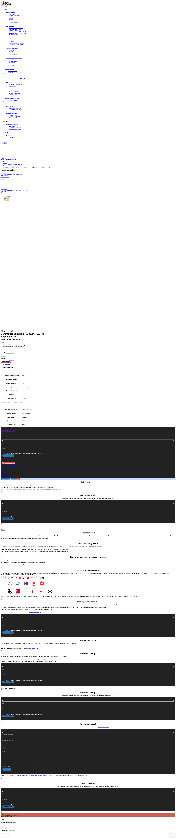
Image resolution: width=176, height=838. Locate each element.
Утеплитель (12, 126)
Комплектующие (13, 22)
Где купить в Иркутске (9, 463)
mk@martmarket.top (104, 727)
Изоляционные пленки (15, 127)
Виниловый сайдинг (10, 12)
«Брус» (11, 18)
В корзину (3, 358)
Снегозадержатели (13, 100)
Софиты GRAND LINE (14, 93)
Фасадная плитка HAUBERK (12, 48)
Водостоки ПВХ (9, 106)
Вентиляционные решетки (14, 72)
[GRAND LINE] (6, 362)
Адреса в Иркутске (5, 479)
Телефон (4, 448)
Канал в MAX (4, 475)
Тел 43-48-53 (13, 479)
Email (3, 751)
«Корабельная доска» (14, 15)
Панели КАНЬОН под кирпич (16, 44)
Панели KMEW (12, 41)
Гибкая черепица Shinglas (11, 82)
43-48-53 (4, 471)
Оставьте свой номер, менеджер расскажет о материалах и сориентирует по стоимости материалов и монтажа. (30, 435)
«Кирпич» (11, 51)
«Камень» (11, 50)
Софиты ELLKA (13, 94)
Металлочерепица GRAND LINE (17, 78)
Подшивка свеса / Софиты (12, 89)
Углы (10, 35)
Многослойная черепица (15, 84)
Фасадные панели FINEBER (16, 28)
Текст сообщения (6, 766)
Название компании (7, 734)
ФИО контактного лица (8, 740)
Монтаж (5, 142)
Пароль (3, 828)
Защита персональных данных (8, 159)
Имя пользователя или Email (8, 822)
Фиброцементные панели (11, 39)
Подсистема (9, 135)
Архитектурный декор (9, 69)
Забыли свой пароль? (6, 833)
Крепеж (11, 139)
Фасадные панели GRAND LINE (17, 29)
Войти (12, 830)
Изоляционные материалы (12, 124)
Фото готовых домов (6, 476)
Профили (11, 137)
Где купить (5, 143)
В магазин (3, 158)
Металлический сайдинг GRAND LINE (14, 58)
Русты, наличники (12, 71)
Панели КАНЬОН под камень (16, 43)
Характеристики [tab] (7, 364)
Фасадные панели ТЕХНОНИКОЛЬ (18, 32)
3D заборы (5, 101)
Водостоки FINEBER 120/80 (16, 108)
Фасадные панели (10, 26)
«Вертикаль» (12, 65)
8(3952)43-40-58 (136, 596)
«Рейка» (11, 19)
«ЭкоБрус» (12, 62)
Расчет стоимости (8, 431)
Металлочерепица (10, 76)
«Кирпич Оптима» (13, 52)
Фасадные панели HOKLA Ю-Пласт (18, 33)
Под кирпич (12, 20)
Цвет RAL (3, 352)
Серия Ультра (12, 86)
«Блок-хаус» (12, 17)
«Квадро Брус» (13, 61)
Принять (3, 529)
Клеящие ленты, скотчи (15, 129)
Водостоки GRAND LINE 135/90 (17, 109)
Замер (18, 479)
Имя (3, 442)
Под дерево (12, 14)
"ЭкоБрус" (11, 360)
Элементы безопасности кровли (12, 98)
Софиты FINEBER (13, 92)
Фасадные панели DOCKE (15, 30)
